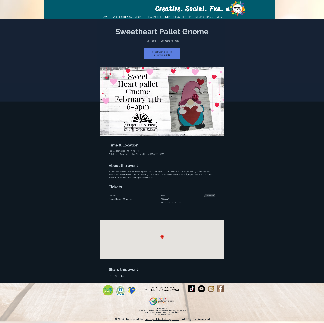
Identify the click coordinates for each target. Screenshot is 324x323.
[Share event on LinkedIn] (122, 276)
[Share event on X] (116, 276)
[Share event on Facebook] (110, 276)
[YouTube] (201, 288)
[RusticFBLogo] (220, 288)
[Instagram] (211, 288)
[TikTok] (191, 288)
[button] (228, 8)
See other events (162, 55)
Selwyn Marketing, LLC (162, 319)
